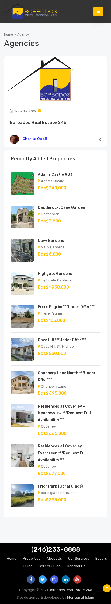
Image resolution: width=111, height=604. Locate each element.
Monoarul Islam (80, 597)
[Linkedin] (66, 579)
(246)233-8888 (55, 549)
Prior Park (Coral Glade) (60, 486)
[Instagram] (54, 579)
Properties (31, 558)
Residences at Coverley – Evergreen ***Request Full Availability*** (62, 453)
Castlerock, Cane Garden (61, 207)
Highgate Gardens (55, 273)
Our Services (78, 558)
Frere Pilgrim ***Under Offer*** (66, 307)
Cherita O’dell (35, 139)
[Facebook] (31, 579)
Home (8, 34)
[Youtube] (77, 579)
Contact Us (76, 566)
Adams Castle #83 (55, 174)
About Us (54, 558)
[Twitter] (43, 579)
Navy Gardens (51, 240)
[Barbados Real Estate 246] (32, 11)
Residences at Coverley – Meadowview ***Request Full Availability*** (64, 413)
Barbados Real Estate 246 (38, 122)
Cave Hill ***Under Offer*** (62, 340)
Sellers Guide (50, 566)
